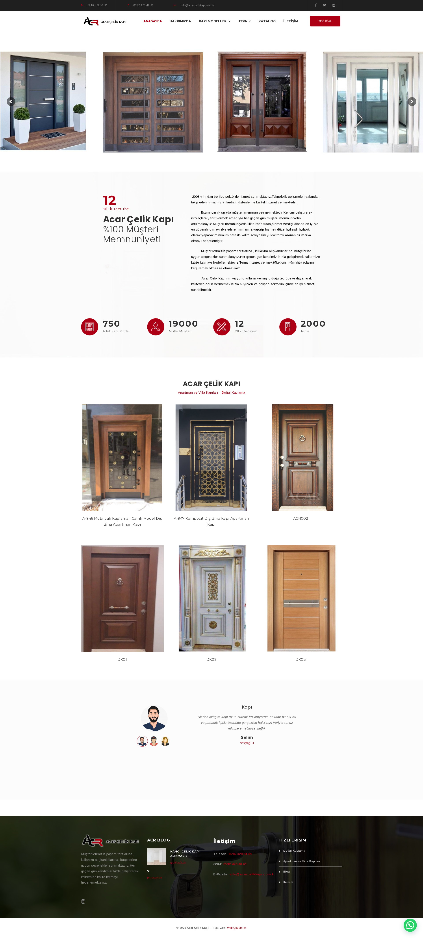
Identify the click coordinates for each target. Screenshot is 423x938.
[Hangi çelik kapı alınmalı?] (156, 856)
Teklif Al (325, 21)
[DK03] (301, 598)
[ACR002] (301, 457)
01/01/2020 (156, 878)
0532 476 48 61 (235, 864)
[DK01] (122, 598)
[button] (410, 925)
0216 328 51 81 (240, 854)
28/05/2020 (179, 862)
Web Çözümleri (237, 927)
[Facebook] (316, 5)
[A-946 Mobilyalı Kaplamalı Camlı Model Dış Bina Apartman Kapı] (122, 457)
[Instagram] (333, 5)
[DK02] (211, 598)
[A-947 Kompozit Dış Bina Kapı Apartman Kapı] (211, 457)
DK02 (211, 659)
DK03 (301, 659)
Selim (247, 737)
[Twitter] (324, 5)
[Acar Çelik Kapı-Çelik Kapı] (105, 21)
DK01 (122, 659)
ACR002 (300, 518)
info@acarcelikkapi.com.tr (252, 874)
